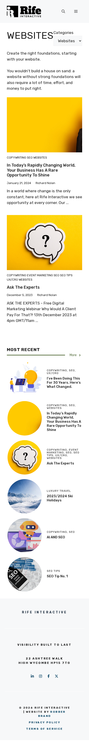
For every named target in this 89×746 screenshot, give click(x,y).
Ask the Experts (23, 287)
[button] (63, 11)
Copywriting (16, 157)
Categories (63, 32)
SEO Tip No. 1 (57, 576)
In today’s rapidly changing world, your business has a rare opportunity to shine (41, 170)
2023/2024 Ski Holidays (60, 498)
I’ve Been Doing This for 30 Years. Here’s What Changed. (64, 382)
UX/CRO (12, 279)
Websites (40, 157)
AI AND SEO (56, 537)
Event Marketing (40, 275)
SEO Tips (66, 275)
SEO (30, 157)
